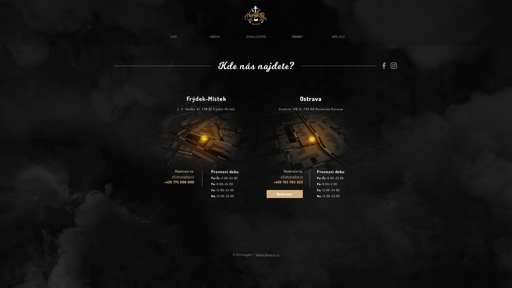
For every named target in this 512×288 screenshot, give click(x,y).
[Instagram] (394, 65)
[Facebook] (384, 65)
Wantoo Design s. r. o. (268, 255)
